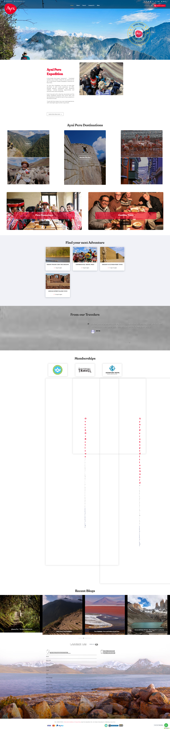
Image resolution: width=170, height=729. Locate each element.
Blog (98, 5)
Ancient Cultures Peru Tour (112, 264)
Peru (47, 674)
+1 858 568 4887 (109, 653)
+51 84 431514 (109, 651)
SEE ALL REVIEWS (139, 536)
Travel (84, 5)
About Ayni (48, 660)
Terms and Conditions (69, 722)
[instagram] (152, 1)
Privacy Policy (78, 722)
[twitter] (148, 1)
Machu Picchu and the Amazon (58, 264)
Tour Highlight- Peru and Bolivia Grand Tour (21, 631)
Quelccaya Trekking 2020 (149, 631)
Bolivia (47, 691)
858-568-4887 (9, 1)
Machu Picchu (49, 684)
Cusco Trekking (49, 687)
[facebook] (144, 1)
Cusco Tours (49, 681)
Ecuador (48, 694)
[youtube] (150, 1)
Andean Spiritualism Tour (57, 291)
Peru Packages (49, 677)
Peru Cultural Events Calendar (52, 667)
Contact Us (91, 5)
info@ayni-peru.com (20, 1)
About (78, 5)
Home (72, 5)
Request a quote (161, 5)
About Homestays (50, 663)
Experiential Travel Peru (85, 264)
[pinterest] (146, 1)
